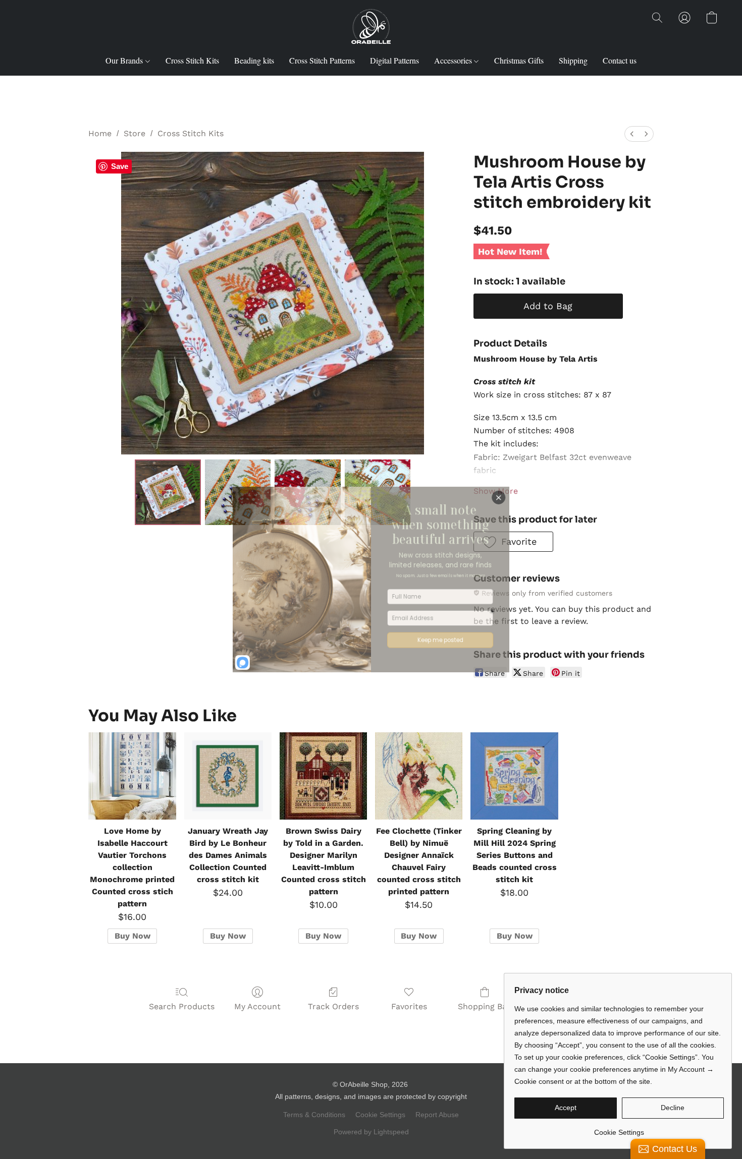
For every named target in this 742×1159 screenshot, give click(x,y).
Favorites (409, 1006)
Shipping (573, 60)
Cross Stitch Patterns (322, 60)
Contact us (620, 60)
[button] (371, 28)
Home (100, 133)
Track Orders (333, 1006)
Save (119, 166)
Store (134, 133)
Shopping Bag (484, 1006)
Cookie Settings (380, 1115)
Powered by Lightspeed (371, 1132)
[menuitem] (632, 134)
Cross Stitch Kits (192, 60)
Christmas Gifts (519, 60)
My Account (257, 1006)
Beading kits (254, 60)
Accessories (454, 60)
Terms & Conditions (314, 1115)
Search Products (182, 1006)
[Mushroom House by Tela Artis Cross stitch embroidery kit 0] (167, 492)
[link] (619, 1128)
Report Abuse (437, 1115)
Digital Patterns (394, 60)
